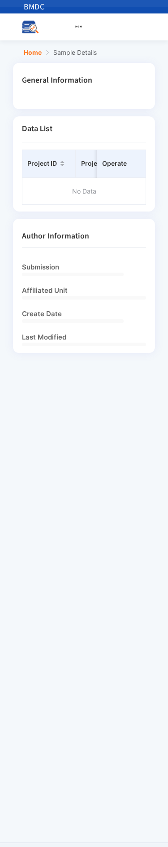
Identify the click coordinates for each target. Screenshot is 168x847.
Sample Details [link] (75, 52)
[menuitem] (83, 26)
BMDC (34, 7)
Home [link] (33, 52)
